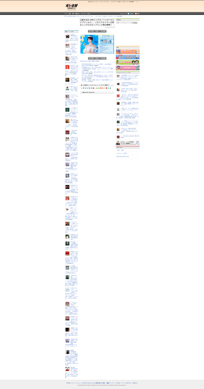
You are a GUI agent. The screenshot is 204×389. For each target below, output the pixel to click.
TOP (65, 16)
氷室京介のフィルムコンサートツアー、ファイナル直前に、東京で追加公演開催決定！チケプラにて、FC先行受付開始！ (71, 190)
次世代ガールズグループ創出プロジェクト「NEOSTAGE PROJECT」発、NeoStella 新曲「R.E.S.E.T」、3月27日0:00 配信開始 (71, 178)
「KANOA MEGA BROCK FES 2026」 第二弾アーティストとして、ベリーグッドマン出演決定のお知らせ (71, 269)
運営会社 (135, 383)
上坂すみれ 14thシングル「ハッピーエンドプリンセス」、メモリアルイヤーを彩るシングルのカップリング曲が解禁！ (95, 16)
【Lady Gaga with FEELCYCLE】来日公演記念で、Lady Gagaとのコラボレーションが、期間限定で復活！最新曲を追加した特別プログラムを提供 (71, 280)
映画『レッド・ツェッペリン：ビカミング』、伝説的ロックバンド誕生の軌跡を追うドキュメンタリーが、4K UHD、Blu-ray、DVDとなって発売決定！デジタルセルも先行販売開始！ (71, 213)
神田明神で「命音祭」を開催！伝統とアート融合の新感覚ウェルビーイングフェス (71, 81)
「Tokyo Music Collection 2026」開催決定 (74, 132)
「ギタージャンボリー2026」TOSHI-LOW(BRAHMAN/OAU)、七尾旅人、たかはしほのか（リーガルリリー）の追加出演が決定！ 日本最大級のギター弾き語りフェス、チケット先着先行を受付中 (71, 308)
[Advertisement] (109, 6)
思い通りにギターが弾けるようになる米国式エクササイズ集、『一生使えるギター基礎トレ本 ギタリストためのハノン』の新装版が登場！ (71, 201)
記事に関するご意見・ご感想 (102, 383)
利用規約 (68, 383)
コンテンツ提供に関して (126, 383)
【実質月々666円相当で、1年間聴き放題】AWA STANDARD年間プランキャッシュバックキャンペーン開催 (71, 167)
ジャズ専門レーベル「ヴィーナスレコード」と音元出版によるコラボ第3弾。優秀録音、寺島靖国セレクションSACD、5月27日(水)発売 (71, 112)
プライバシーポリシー (76, 383)
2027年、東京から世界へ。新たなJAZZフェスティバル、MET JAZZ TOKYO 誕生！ (71, 59)
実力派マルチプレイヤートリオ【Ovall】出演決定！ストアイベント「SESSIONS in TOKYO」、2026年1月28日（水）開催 (71, 321)
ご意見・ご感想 (120, 150)
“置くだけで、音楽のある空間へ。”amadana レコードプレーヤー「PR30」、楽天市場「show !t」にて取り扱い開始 (71, 124)
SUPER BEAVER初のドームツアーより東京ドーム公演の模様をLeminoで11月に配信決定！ (71, 38)
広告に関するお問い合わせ (123, 156)
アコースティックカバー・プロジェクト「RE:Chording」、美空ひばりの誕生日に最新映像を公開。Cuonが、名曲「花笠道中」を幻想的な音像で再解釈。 (71, 100)
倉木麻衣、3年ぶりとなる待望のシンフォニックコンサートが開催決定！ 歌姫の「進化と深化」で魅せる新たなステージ (71, 332)
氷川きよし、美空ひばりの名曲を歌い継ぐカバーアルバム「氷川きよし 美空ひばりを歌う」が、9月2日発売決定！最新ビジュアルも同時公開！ (97, 77)
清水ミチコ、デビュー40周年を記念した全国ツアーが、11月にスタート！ (71, 89)
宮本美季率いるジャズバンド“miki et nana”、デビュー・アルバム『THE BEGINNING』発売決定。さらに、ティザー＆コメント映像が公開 (97, 69)
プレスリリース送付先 (122, 153)
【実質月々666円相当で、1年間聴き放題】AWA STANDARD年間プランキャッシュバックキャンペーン (71, 343)
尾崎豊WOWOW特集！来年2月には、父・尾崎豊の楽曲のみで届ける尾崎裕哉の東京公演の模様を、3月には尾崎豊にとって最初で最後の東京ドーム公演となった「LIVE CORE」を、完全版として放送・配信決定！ (71, 357)
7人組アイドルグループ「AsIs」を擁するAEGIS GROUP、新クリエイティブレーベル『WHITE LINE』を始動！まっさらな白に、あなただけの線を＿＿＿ (71, 293)
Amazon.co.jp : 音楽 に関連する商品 (89, 61)
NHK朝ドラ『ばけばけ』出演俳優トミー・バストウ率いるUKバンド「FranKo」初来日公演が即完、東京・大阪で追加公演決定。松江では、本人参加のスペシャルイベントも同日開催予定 (71, 257)
